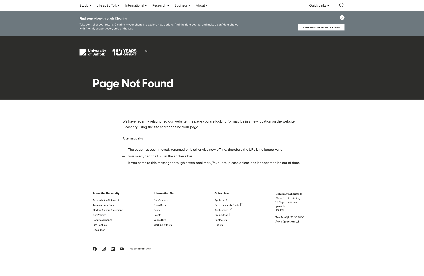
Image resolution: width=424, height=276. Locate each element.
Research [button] (159, 5)
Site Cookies (100, 225)
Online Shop (221, 215)
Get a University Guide (226, 205)
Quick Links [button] (317, 5)
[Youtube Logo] (122, 248)
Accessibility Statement (106, 200)
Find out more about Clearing (321, 27)
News (157, 210)
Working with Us (163, 225)
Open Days (160, 205)
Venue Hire (160, 220)
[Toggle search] (341, 5)
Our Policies (99, 215)
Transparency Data (103, 205)
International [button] (134, 5)
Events (157, 215)
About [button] (200, 5)
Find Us (218, 225)
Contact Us (220, 220)
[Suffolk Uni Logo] (108, 52)
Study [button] (84, 5)
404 (146, 51)
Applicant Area (222, 200)
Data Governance (102, 220)
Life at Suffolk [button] (107, 5)
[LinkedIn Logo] (113, 248)
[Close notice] (342, 17)
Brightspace (221, 210)
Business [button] (181, 5)
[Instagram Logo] (104, 248)
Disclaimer (99, 230)
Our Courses (160, 200)
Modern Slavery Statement (108, 210)
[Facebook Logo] (95, 248)
